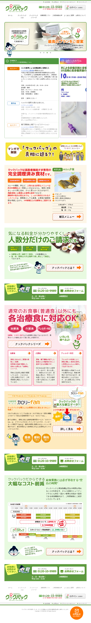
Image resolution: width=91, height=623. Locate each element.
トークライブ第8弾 (27, 127)
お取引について (81, 15)
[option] (45, 36)
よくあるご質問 (69, 15)
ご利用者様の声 (57, 15)
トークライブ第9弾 (27, 70)
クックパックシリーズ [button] (28, 344)
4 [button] (50, 53)
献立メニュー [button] (66, 216)
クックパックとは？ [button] (63, 267)
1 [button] (40, 53)
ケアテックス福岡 (27, 105)
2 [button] (44, 53)
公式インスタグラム (73, 61)
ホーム (10, 15)
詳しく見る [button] (67, 429)
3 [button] (47, 53)
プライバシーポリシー (68, 2)
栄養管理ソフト (45, 15)
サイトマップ (83, 2)
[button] (72, 290)
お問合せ (56, 2)
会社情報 (47, 2)
